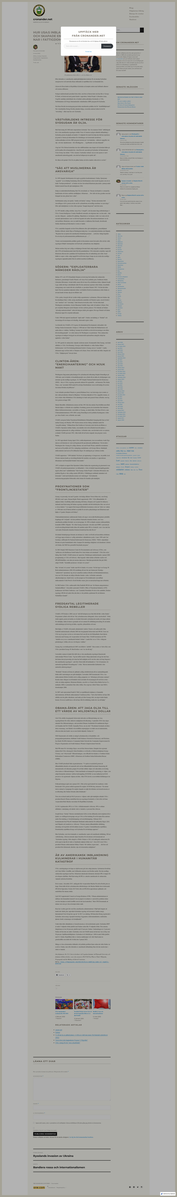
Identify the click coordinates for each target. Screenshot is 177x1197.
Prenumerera (107, 46)
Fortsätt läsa (88, 51)
